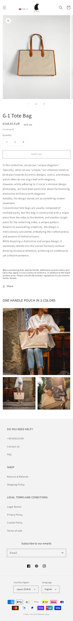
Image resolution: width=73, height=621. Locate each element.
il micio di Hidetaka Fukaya (39, 614)
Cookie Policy (15, 522)
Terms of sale (14, 530)
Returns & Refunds (17, 476)
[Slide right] (44, 104)
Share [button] (10, 286)
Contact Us (13, 446)
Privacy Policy (15, 514)
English (48, 589)
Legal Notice (14, 506)
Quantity (7, 135)
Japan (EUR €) (23, 589)
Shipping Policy (16, 484)
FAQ (9, 454)
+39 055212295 (15, 438)
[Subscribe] (62, 553)
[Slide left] (29, 104)
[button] (4, 7)
